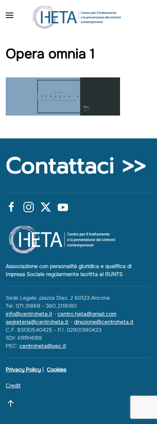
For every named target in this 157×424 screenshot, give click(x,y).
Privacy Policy (23, 369)
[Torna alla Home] (78, 15)
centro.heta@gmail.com (87, 313)
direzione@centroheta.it (103, 321)
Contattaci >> (76, 165)
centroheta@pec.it (42, 345)
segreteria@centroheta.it (37, 321)
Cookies (56, 369)
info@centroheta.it (29, 313)
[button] (9, 15)
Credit (13, 385)
